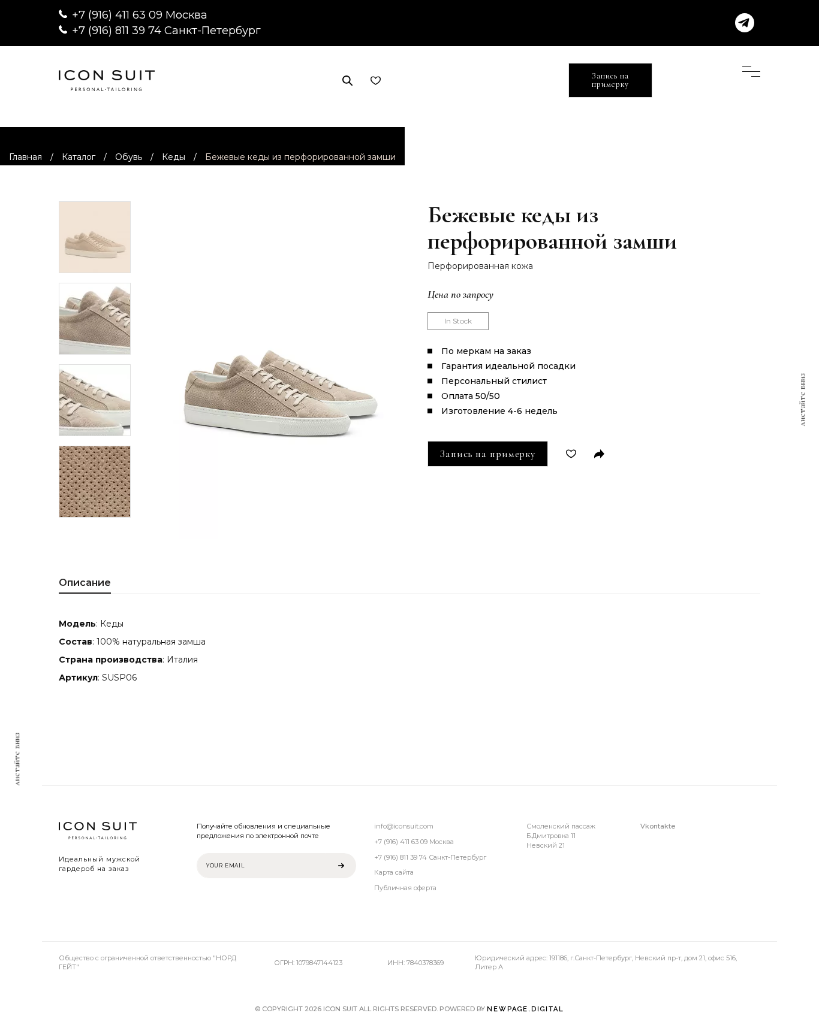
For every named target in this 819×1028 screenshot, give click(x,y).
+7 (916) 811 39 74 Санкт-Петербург (166, 30)
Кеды (173, 157)
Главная (25, 157)
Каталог (78, 157)
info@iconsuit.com (403, 826)
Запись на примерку (610, 80)
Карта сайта (394, 872)
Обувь (128, 157)
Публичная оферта (405, 888)
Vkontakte (657, 826)
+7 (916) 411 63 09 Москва (139, 15)
